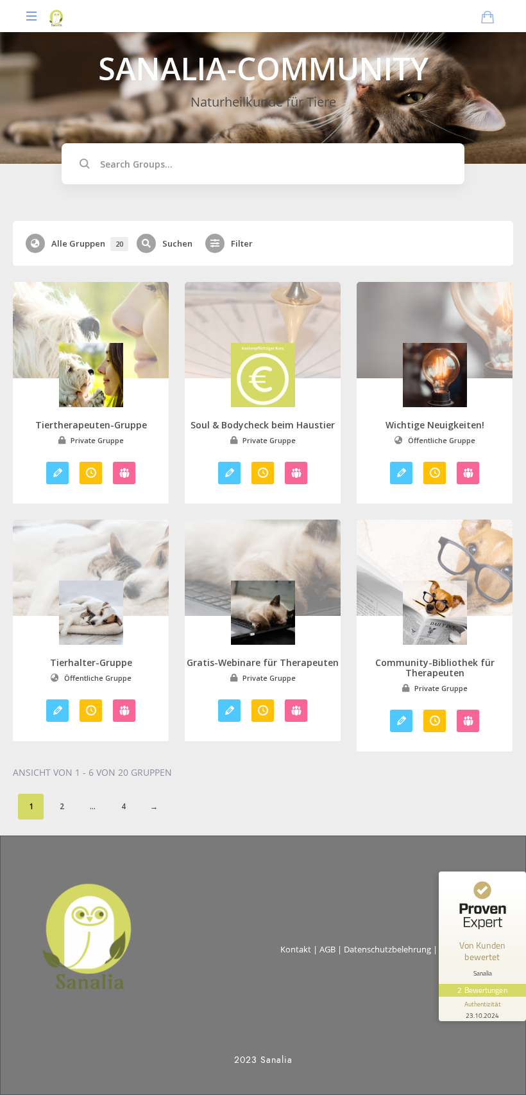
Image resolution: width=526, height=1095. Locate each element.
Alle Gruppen (87, 243)
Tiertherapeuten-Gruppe (91, 425)
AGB (327, 949)
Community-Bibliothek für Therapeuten (435, 668)
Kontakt (295, 949)
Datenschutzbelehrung (387, 949)
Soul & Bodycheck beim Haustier (263, 425)
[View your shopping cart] (487, 16)
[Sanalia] (56, 16)
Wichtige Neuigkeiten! (435, 425)
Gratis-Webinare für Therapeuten (263, 663)
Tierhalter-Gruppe (91, 663)
